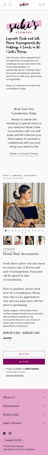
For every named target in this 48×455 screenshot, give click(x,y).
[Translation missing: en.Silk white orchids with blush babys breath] (7, 240)
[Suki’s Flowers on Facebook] (6, 433)
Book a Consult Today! (24, 153)
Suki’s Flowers (17, 446)
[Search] (9, 5)
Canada (13, 440)
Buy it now (24, 361)
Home (6, 175)
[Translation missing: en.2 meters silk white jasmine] (29, 240)
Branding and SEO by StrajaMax (19, 449)
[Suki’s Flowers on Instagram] (11, 433)
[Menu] (4, 5)
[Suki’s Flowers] (24, 5)
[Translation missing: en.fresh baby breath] (40, 240)
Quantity (7, 338)
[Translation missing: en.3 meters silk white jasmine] (18, 240)
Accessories (30, 175)
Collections (16, 175)
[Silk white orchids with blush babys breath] (24, 205)
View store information (14, 376)
